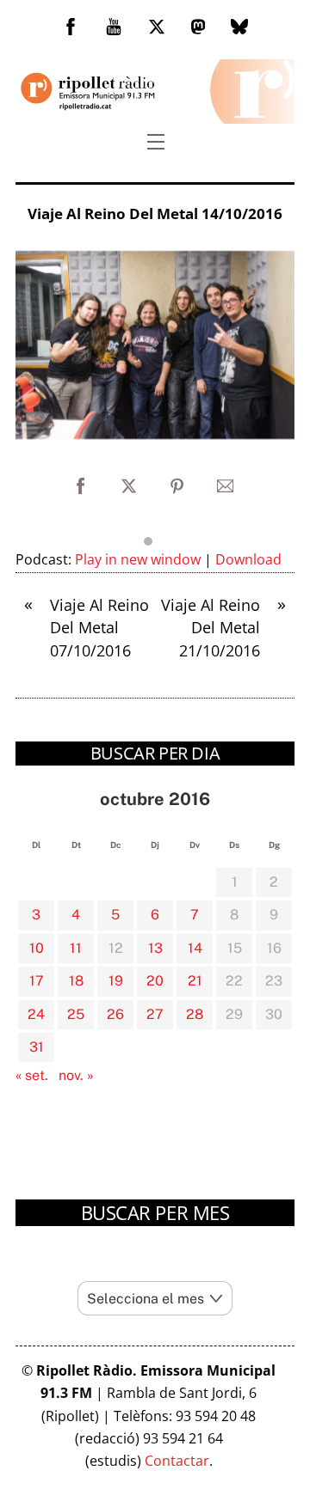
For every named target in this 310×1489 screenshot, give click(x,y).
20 (155, 981)
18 (76, 981)
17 (36, 981)
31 (36, 1047)
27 (155, 1014)
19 (115, 981)
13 (155, 948)
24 (36, 1014)
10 (36, 948)
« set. (32, 1075)
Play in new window (138, 559)
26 (115, 1014)
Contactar (177, 1460)
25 (75, 1014)
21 (195, 981)
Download (248, 559)
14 (195, 948)
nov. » (76, 1075)
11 (76, 948)
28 (194, 1014)
